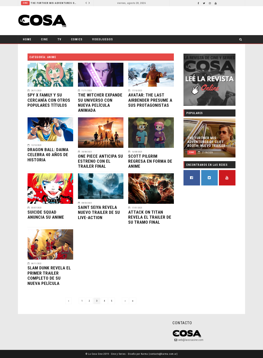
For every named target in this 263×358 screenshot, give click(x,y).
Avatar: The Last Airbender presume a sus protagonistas (150, 100)
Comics (77, 39)
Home (27, 39)
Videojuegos (102, 39)
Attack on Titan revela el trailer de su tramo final (149, 217)
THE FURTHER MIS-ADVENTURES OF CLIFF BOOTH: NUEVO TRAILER (54, 3)
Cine (25, 3)
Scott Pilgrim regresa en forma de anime (150, 161)
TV (59, 39)
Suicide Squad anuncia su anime (46, 215)
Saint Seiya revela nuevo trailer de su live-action (99, 212)
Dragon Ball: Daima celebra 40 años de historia (48, 154)
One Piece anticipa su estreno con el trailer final (100, 161)
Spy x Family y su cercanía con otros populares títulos (49, 100)
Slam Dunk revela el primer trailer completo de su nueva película (49, 276)
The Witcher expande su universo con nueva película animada (100, 103)
